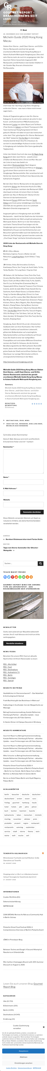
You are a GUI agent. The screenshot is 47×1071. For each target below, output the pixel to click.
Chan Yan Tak (12, 424)
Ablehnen (23, 1057)
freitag (7, 803)
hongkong (23, 424)
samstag (19, 827)
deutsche (25, 794)
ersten (19, 799)
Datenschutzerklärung (25, 1068)
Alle (4, 1001)
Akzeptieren (23, 1051)
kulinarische (9, 815)
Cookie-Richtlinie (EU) (11, 897)
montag (7, 819)
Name (6, 477)
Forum (14, 200)
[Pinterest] (12, 577)
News (27, 420)
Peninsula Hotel (18, 165)
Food (22, 420)
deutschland (9, 799)
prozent (17, 823)
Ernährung (7, 1019)
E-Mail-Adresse (10, 489)
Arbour (14, 187)
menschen (28, 815)
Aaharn (18, 127)
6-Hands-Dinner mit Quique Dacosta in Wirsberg (22, 722)
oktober (27, 819)
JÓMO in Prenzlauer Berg (12, 940)
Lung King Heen (18, 257)
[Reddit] (16, 577)
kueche (32, 811)
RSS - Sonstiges (9, 678)
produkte (8, 823)
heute (34, 803)
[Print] (27, 577)
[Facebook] (5, 577)
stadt (15, 831)
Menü (25, 30)
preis (35, 819)
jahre (27, 807)
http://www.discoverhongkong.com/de (18, 362)
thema (30, 831)
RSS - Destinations (10, 670)
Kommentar (8, 447)
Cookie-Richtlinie (11, 1068)
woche (20, 836)
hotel (6, 807)
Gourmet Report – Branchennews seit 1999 (20, 16)
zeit (27, 836)
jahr (20, 807)
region (25, 823)
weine (6, 836)
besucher (15, 794)
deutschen (36, 794)
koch (6, 811)
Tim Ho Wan (23, 138)
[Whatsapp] (20, 577)
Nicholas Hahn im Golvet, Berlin (24, 774)
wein (37, 831)
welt (13, 836)
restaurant (35, 823)
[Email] (23, 577)
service (7, 831)
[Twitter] (8, 577)
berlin (6, 794)
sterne (22, 831)
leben (19, 815)
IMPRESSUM (37, 1068)
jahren (34, 807)
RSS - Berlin (7, 675)
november (17, 819)
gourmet (16, 803)
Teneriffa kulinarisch (15, 853)
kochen (14, 811)
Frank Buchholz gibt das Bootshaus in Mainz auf (21, 701)
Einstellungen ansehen (23, 1063)
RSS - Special (8, 681)
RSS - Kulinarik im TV (11, 672)
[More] (31, 577)
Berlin (5, 1010)
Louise (14, 124)
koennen (23, 811)
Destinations (12, 420)
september (30, 827)
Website (6, 500)
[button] (44, 1027)
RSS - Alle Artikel (10, 664)
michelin (38, 815)
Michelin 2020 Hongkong (17, 426)
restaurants (9, 827)
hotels (13, 807)
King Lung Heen (35, 424)
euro (34, 799)
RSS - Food (7, 667)
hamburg (25, 803)
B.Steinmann (8, 1006)
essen (27, 799)
